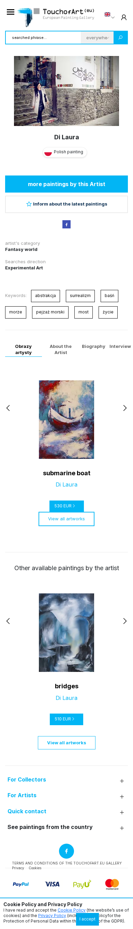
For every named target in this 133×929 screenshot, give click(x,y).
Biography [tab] (93, 346)
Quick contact (27, 811)
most (83, 311)
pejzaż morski (50, 311)
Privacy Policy (52, 915)
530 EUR (63, 505)
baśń (109, 295)
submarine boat (66, 473)
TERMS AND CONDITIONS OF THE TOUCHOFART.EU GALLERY (67, 863)
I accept (87, 918)
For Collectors (27, 779)
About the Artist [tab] (61, 349)
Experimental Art (24, 267)
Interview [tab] (120, 346)
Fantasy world (21, 249)
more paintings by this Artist (66, 184)
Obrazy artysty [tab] (23, 349)
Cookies (35, 868)
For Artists (22, 795)
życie (108, 311)
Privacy (18, 868)
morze (15, 311)
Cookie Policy (72, 910)
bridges (66, 686)
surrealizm (80, 295)
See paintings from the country (50, 827)
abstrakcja (45, 295)
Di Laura (66, 137)
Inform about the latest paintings (70, 204)
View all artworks (66, 518)
